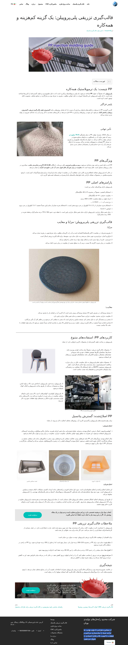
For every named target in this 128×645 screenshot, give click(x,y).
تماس (21, 4)
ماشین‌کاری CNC (51, 4)
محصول (40, 4)
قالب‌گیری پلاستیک (78, 4)
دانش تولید (100, 30)
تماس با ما (54, 643)
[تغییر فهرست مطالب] (108, 81)
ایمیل (39, 631)
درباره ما (53, 636)
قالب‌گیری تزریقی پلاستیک (59, 623)
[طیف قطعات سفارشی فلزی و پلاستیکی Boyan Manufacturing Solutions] (115, 4)
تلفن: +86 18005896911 (26, 631)
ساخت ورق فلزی (64, 4)
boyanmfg (108, 30)
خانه (88, 4)
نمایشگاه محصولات (57, 633)
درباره (33, 4)
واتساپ (13, 631)
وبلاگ (27, 4)
